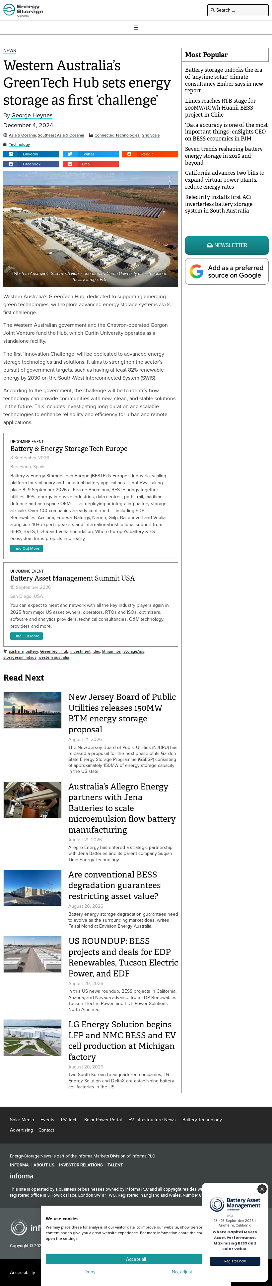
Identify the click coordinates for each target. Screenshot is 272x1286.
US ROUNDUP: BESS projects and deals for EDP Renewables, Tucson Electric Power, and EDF (123, 957)
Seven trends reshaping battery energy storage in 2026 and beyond (224, 155)
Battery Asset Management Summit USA (72, 578)
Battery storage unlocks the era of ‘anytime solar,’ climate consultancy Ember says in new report (224, 80)
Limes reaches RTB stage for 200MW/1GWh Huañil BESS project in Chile (220, 107)
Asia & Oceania (22, 135)
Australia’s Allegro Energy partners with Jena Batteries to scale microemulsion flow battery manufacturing (122, 808)
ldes (96, 651)
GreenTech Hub (54, 651)
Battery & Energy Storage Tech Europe (68, 449)
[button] (31, 154)
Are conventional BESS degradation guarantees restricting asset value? (114, 885)
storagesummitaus (19, 657)
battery (32, 651)
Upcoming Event (27, 441)
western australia (53, 657)
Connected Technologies (117, 135)
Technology (19, 144)
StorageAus (133, 651)
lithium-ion (111, 651)
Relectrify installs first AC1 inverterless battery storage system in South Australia (218, 204)
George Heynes (31, 115)
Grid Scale (151, 135)
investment (80, 651)
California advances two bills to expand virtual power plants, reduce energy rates (224, 179)
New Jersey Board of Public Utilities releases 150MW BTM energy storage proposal (122, 713)
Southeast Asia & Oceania (61, 135)
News (9, 50)
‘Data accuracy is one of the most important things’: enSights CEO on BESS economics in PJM (226, 132)
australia (16, 651)
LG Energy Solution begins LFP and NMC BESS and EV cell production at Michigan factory (122, 1040)
